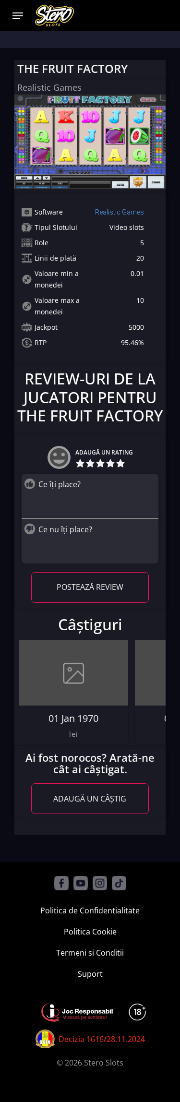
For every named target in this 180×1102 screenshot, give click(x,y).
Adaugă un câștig (89, 798)
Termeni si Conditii (90, 952)
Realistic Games (119, 212)
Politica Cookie (90, 931)
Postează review (90, 587)
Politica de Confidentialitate (90, 910)
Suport (90, 974)
